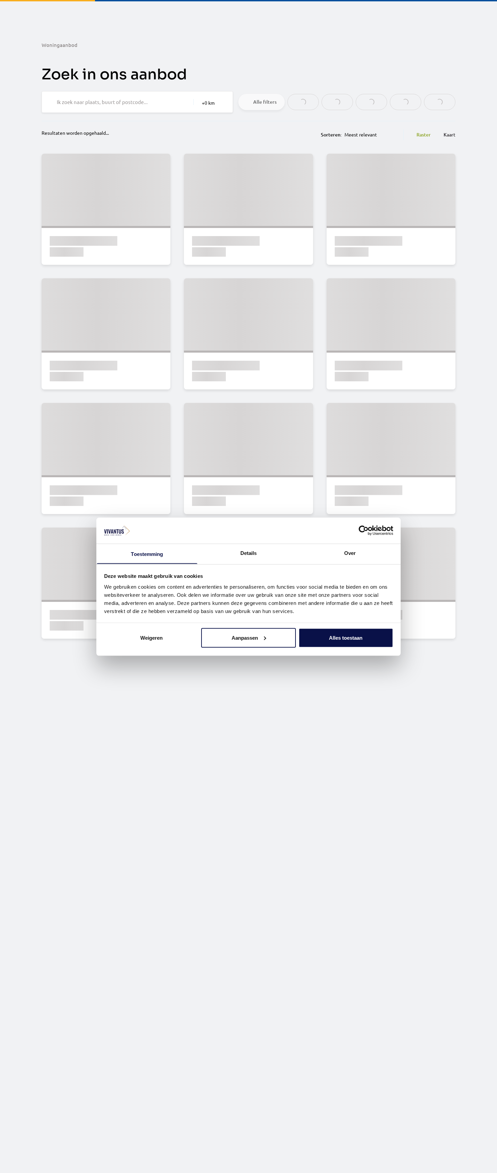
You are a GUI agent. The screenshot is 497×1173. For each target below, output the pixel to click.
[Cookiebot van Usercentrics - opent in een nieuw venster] (363, 530)
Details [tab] (248, 553)
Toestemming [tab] (147, 554)
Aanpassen (245, 637)
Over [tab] (350, 553)
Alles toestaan (345, 637)
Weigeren (151, 637)
